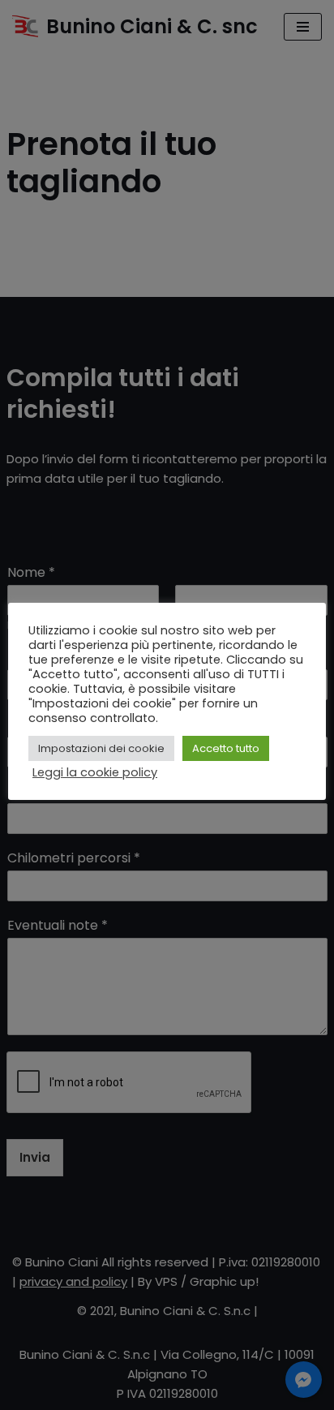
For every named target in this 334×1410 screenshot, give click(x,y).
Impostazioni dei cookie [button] (101, 748)
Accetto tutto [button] (225, 748)
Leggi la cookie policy (94, 772)
